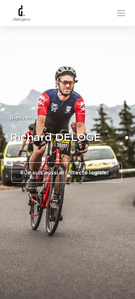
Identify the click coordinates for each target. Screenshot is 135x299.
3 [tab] (126, 158)
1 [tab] (126, 137)
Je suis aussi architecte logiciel (66, 173)
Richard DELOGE (55, 137)
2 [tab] (126, 148)
